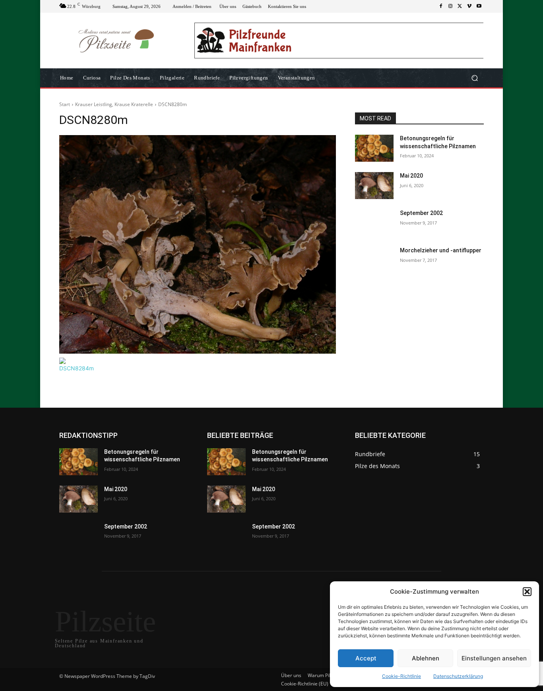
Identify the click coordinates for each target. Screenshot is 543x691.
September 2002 (421, 213)
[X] (460, 6)
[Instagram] (450, 6)
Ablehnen (425, 658)
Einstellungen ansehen (494, 658)
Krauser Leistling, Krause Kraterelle (114, 104)
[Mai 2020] (374, 185)
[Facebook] (441, 6)
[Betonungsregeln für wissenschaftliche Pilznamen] (374, 148)
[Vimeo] (469, 6)
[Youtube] (479, 6)
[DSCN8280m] (197, 244)
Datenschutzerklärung (458, 676)
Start (64, 104)
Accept (365, 658)
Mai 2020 (411, 175)
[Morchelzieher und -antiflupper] (374, 260)
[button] (527, 592)
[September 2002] (374, 222)
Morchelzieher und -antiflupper (440, 250)
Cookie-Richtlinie (401, 676)
